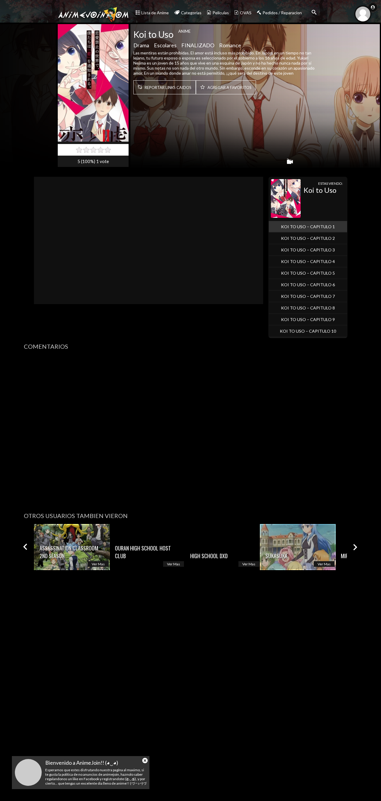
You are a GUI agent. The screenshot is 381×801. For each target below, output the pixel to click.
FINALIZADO (197, 45)
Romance (230, 45)
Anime (184, 31)
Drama (141, 45)
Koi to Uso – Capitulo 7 (308, 296)
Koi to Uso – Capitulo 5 (308, 273)
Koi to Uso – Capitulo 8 (308, 307)
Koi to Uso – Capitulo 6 (308, 284)
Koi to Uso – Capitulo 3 (308, 249)
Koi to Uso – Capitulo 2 (308, 238)
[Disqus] (190, 429)
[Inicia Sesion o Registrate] (372, 7)
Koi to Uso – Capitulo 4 (308, 261)
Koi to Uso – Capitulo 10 (308, 331)
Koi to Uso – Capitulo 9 (308, 319)
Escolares (165, 45)
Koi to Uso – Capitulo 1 (308, 226)
